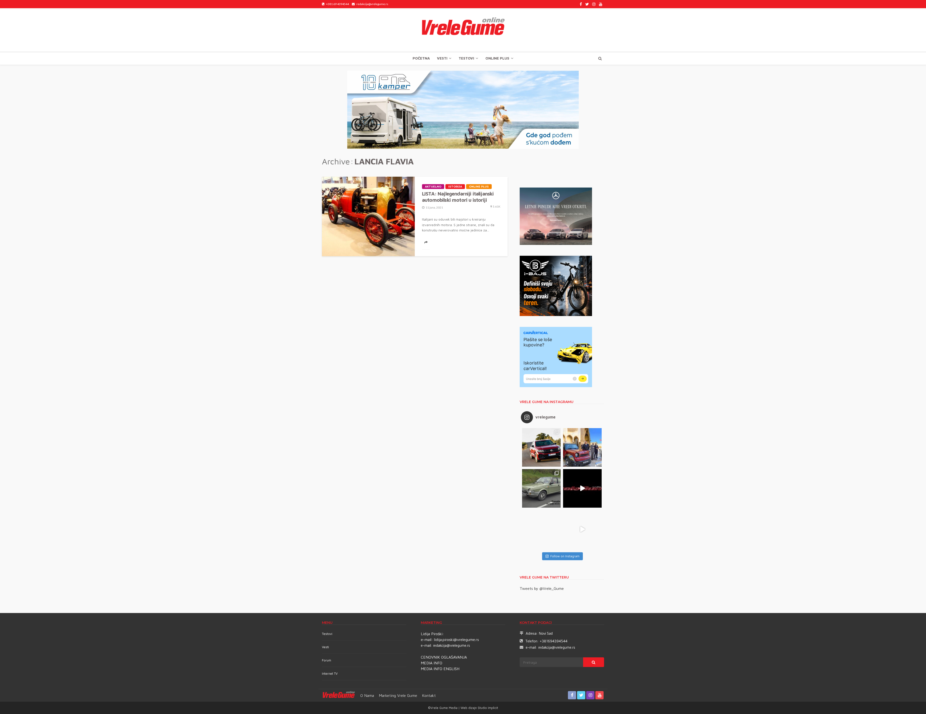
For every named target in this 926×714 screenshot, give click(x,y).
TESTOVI (466, 58)
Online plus (497, 58)
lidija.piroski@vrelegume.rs (456, 639)
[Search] (600, 58)
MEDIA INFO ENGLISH (440, 669)
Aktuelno (433, 186)
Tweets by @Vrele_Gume (542, 588)
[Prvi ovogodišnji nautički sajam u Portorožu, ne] (541, 529)
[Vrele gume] (463, 30)
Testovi (327, 634)
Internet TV (330, 673)
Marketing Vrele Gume (398, 695)
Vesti (442, 58)
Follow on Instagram (564, 556)
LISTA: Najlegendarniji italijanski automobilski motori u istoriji (458, 197)
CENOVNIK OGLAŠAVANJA (444, 657)
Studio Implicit (487, 708)
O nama (367, 695)
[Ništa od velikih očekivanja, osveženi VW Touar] (541, 447)
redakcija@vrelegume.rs (451, 645)
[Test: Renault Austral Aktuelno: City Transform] (582, 488)
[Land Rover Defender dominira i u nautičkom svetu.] (582, 529)
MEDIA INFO (431, 663)
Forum (326, 660)
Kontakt (429, 695)
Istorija (455, 186)
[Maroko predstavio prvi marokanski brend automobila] (582, 447)
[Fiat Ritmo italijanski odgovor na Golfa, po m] (541, 488)
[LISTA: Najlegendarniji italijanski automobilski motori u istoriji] (368, 216)
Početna (421, 58)
